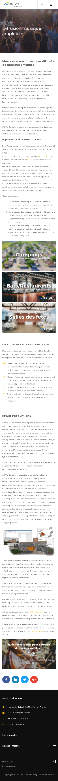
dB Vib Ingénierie (35, 612)
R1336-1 (30, 159)
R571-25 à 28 (44, 156)
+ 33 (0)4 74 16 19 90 (20, 718)
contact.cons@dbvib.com (18, 713)
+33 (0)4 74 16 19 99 (20, 724)
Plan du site (7, 762)
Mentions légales (9, 766)
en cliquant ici (37, 631)
